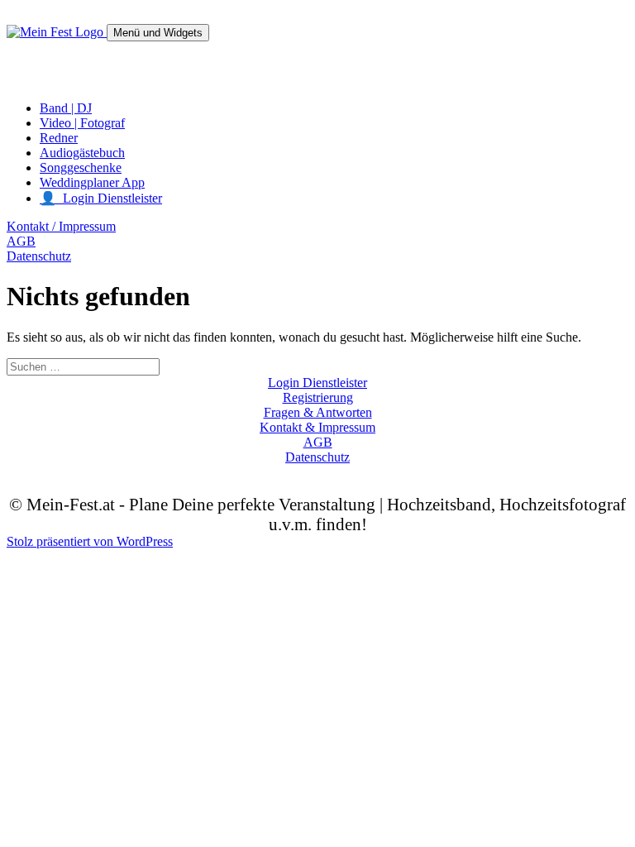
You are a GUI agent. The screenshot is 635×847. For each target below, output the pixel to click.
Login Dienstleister (317, 383)
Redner (59, 138)
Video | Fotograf (82, 123)
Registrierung (318, 397)
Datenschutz (39, 256)
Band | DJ (66, 108)
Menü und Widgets (158, 32)
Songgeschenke (81, 167)
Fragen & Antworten (318, 412)
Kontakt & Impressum (317, 427)
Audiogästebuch (82, 153)
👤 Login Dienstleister (101, 198)
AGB (21, 241)
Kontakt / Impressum (61, 226)
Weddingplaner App (92, 182)
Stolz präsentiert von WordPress (90, 541)
